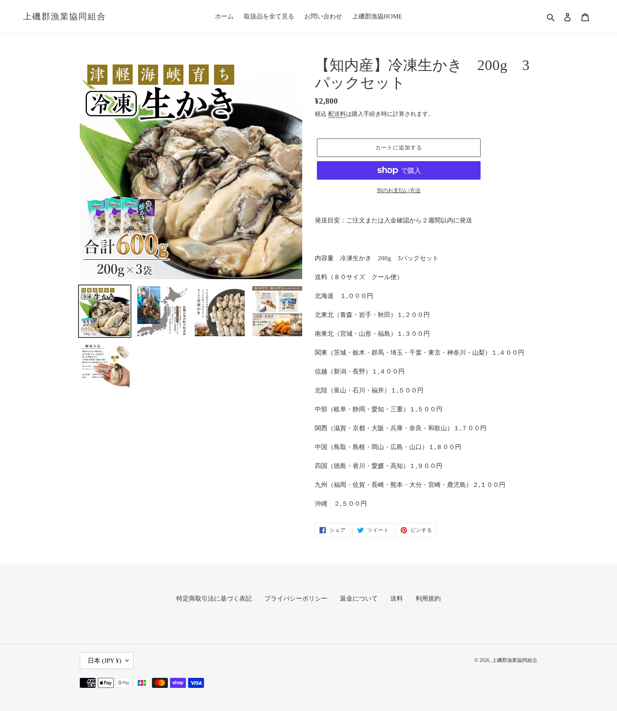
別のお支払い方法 (399, 190)
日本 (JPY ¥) (104, 660)
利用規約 (428, 598)
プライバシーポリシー (295, 598)
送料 (396, 598)
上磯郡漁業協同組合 (64, 16)
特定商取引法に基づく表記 (214, 598)
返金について (359, 598)
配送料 (337, 114)
